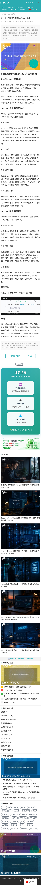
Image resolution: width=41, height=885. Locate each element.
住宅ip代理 (31, 814)
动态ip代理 (22, 818)
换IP (22, 821)
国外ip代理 (5, 735)
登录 (27, 2)
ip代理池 (31, 807)
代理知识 (23, 9)
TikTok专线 (29, 7)
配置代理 (30, 825)
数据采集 (4, 9)
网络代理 (4, 746)
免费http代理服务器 (10, 702)
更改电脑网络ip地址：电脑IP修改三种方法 (17, 780)
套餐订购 (11, 7)
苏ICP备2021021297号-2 (26, 878)
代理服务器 (5, 723)
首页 (3, 7)
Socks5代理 (20, 364)
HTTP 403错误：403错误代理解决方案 (17, 687)
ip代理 (3, 712)
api (3, 807)
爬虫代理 (4, 742)
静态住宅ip (33, 828)
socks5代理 (11, 14)
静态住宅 (24, 828)
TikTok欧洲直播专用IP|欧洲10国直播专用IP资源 (19, 783)
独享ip (22, 825)
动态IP (14, 818)
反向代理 (4, 731)
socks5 (16, 811)
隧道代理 (5, 828)
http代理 (15, 807)
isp (10, 811)
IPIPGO (4, 2)
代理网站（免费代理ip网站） (11, 683)
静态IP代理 (5, 750)
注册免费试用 (15, 356)
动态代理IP (33, 818)
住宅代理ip (5, 818)
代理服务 (5, 814)
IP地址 (4, 811)
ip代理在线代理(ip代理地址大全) (15, 690)
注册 (31, 2)
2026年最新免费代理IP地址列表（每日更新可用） (21, 699)
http (8, 807)
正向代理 (4, 738)
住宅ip (23, 814)
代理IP (35, 811)
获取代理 (20, 7)
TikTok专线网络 (6, 719)
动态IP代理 (5, 727)
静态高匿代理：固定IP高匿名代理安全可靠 (16, 776)
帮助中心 (14, 9)
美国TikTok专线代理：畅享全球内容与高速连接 (19, 798)
